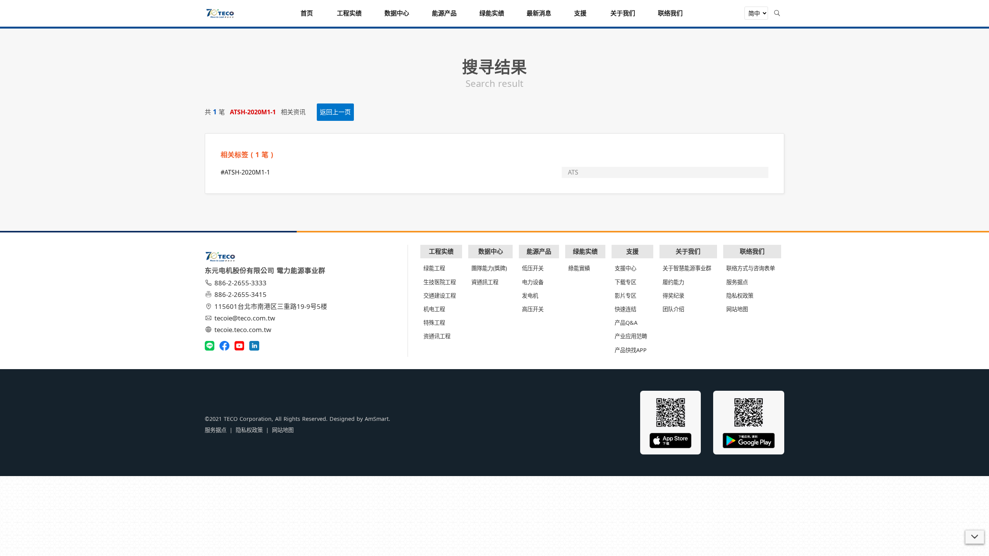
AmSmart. (377, 418)
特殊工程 (434, 322)
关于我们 (688, 251)
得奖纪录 (673, 295)
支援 (632, 251)
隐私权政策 (739, 295)
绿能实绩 (585, 251)
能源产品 (539, 251)
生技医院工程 (439, 282)
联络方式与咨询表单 (750, 268)
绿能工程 (434, 268)
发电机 (530, 295)
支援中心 (625, 268)
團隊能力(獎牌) (489, 268)
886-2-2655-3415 (240, 294)
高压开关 (533, 309)
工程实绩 (441, 251)
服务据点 (737, 282)
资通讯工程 (436, 336)
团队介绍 (673, 309)
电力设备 (533, 282)
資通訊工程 (484, 282)
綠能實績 (579, 268)
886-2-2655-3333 (240, 282)
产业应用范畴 (631, 336)
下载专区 (625, 282)
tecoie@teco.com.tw (244, 318)
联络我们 (752, 251)
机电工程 (434, 309)
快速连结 (625, 309)
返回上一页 (335, 112)
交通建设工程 (439, 295)
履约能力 (673, 282)
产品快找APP (631, 350)
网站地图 (737, 309)
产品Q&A (626, 322)
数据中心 (490, 251)
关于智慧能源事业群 (687, 268)
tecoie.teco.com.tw (242, 329)
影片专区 (625, 295)
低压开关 (533, 268)
